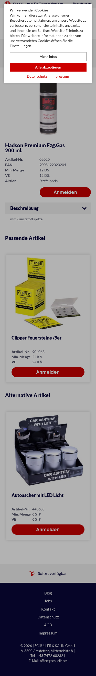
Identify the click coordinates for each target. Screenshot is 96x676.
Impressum (60, 76)
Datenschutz (37, 76)
